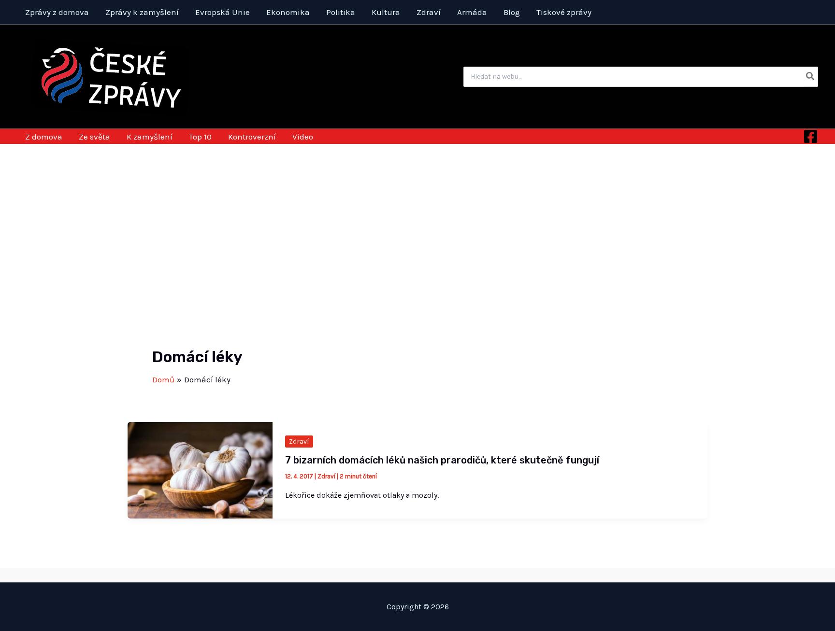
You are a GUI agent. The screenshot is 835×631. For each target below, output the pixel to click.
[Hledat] (810, 76)
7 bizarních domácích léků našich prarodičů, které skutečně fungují (442, 460)
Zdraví (299, 441)
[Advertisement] (417, 216)
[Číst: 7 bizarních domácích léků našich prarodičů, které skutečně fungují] (200, 469)
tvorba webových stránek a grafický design (417, 574)
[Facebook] (810, 136)
